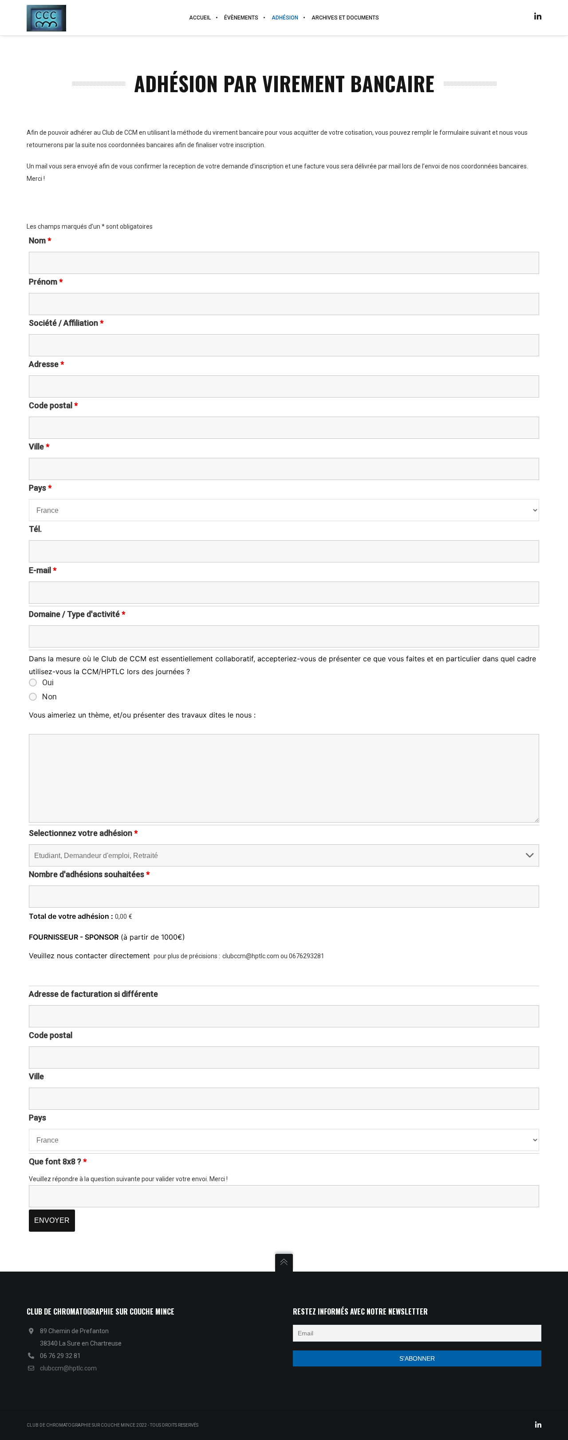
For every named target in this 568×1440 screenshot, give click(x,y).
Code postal (53, 405)
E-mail (42, 570)
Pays (40, 487)
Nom (40, 240)
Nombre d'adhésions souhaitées (89, 874)
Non (49, 696)
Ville (39, 446)
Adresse (46, 364)
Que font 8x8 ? (58, 1161)
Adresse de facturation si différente (93, 994)
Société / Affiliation (66, 323)
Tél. (35, 529)
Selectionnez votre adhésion (83, 833)
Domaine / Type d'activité (77, 614)
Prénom (46, 281)
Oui (48, 682)
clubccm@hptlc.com (68, 1368)
